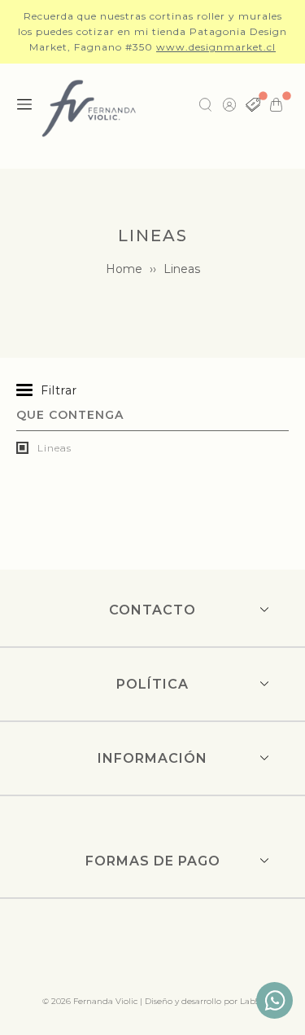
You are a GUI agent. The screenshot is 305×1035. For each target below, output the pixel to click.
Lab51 (251, 1001)
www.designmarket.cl (216, 47)
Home (124, 269)
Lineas (53, 448)
